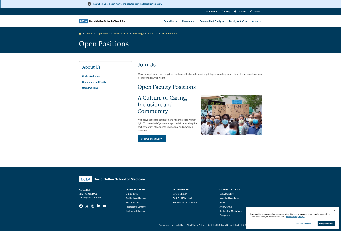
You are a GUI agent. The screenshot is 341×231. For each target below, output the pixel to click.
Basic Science (121, 33)
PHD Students (132, 202)
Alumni (223, 202)
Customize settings (304, 223)
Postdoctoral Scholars (136, 206)
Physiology (138, 33)
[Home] (80, 33)
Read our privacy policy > (295, 217)
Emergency (225, 215)
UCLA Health (211, 11)
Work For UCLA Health (183, 198)
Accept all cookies (326, 223)
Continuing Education (135, 211)
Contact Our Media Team (231, 211)
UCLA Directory (227, 193)
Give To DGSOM (180, 193)
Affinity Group (226, 206)
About (89, 33)
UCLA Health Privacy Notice (219, 225)
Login (237, 225)
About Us (153, 33)
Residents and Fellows (136, 198)
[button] (240, 11)
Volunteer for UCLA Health (185, 202)
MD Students (132, 193)
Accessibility (177, 225)
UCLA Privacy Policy (195, 225)
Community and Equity (151, 138)
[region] (292, 218)
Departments (103, 33)
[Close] (335, 210)
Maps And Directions (229, 198)
